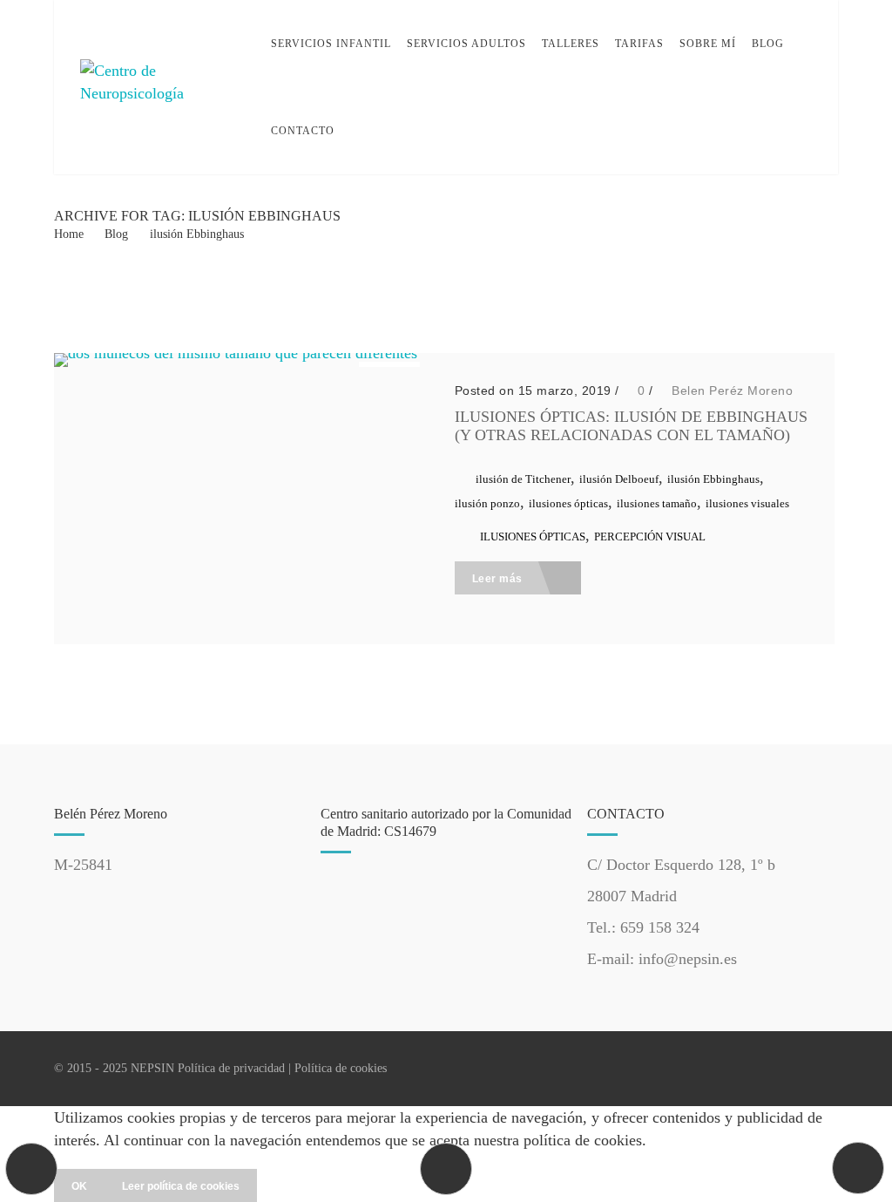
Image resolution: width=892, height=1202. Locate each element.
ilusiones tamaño (657, 503)
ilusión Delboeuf (619, 479)
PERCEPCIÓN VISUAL (650, 536)
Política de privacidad (231, 1068)
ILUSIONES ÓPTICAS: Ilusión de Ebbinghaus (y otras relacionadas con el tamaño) (631, 426)
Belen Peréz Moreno (732, 390)
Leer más (499, 579)
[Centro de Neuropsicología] (163, 87)
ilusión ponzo (487, 503)
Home (69, 234)
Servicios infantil (331, 43)
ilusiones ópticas (568, 503)
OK (79, 1186)
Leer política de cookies (181, 1186)
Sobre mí (707, 43)
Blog (768, 43)
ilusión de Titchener (523, 479)
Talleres (570, 43)
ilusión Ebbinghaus (197, 234)
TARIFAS (639, 43)
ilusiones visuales (747, 503)
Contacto (302, 131)
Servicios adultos (466, 43)
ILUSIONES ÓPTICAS (532, 536)
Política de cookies (340, 1068)
